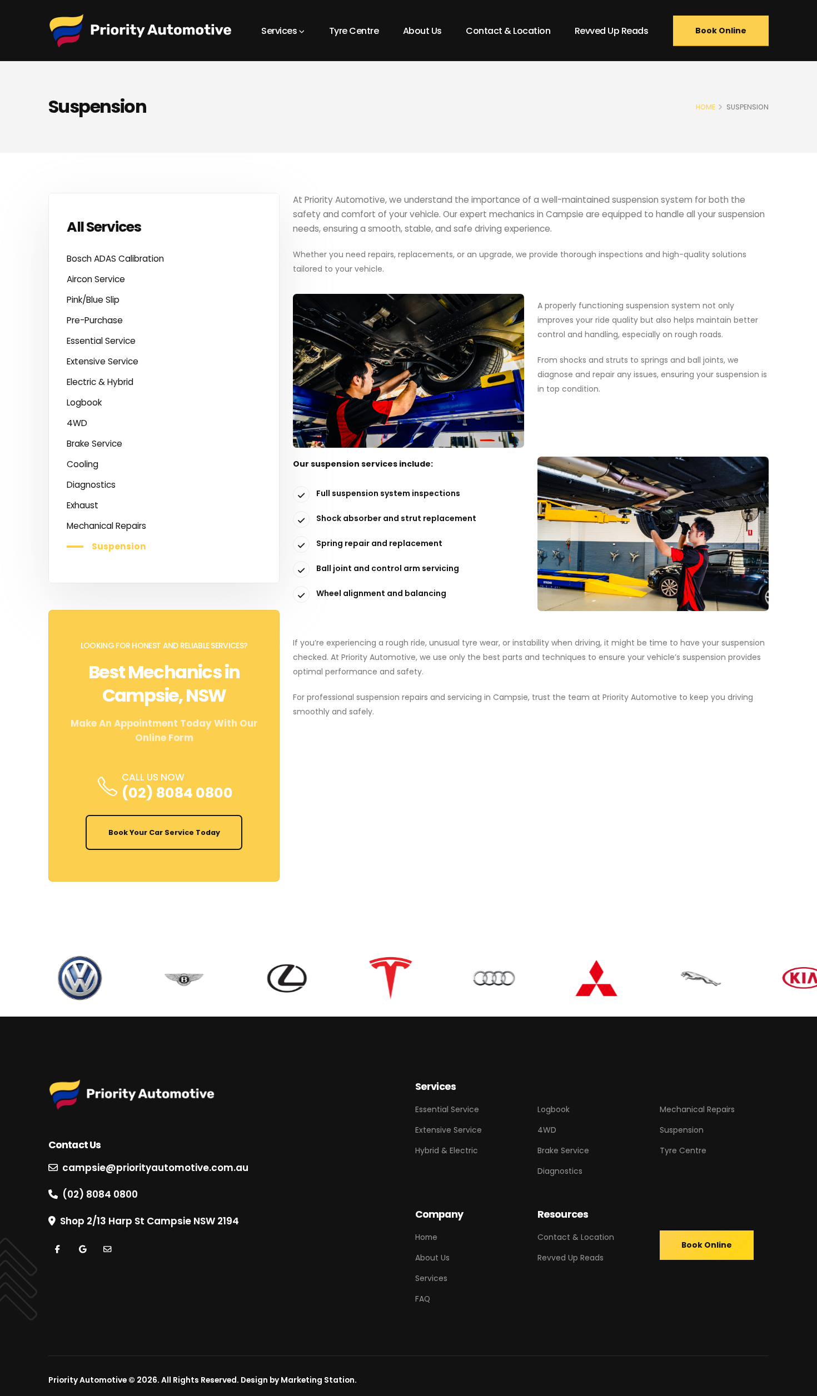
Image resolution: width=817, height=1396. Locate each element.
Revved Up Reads (612, 30)
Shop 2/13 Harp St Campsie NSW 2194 (149, 1221)
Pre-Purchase (95, 320)
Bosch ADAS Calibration (115, 258)
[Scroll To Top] (797, 1383)
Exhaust (82, 505)
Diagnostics (91, 485)
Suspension (119, 546)
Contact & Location (508, 30)
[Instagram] (82, 1249)
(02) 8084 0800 (177, 793)
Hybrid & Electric (446, 1150)
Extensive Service (102, 361)
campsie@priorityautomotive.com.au (155, 1167)
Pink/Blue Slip (93, 300)
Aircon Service (96, 279)
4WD (77, 423)
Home (426, 1237)
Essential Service (101, 341)
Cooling (82, 464)
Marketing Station (318, 1379)
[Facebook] (57, 1249)
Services (279, 30)
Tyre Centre (354, 30)
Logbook (84, 402)
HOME (705, 107)
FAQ (422, 1298)
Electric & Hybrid (100, 382)
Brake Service (94, 443)
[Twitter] (107, 1249)
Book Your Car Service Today (164, 832)
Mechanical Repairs (106, 526)
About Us (422, 30)
